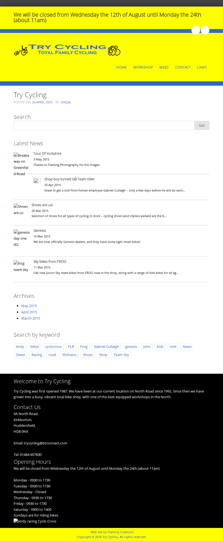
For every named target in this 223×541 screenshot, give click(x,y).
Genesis (39, 230)
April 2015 (29, 312)
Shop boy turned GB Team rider (69, 179)
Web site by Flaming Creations (112, 532)
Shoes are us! (42, 204)
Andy (20, 346)
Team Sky (121, 354)
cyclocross (53, 346)
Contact (183, 67)
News (187, 346)
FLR (71, 346)
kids (160, 346)
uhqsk (66, 102)
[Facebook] (195, 30)
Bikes (164, 67)
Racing (37, 354)
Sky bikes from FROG (49, 261)
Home (121, 67)
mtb (173, 346)
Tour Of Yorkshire (47, 153)
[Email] (204, 30)
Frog (84, 346)
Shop (103, 354)
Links (202, 67)
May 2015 (29, 305)
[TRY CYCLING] (68, 49)
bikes (34, 346)
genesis (131, 346)
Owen (20, 354)
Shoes (88, 354)
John (147, 346)
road (52, 354)
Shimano (69, 354)
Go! (202, 125)
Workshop (143, 67)
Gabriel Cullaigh (106, 346)
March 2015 (30, 318)
